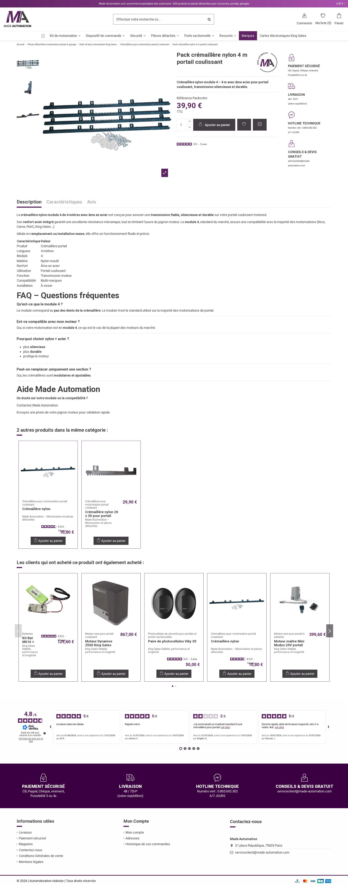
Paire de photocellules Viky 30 (172, 641)
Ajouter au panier (217, 125)
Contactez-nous (30, 850)
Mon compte (135, 832)
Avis (91, 202)
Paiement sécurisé (32, 838)
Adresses (133, 838)
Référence (184, 98)
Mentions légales (31, 862)
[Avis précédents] (50, 727)
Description (29, 202)
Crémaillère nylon (36, 509)
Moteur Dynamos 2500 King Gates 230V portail (98, 645)
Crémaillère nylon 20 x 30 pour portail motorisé (101, 516)
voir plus (225, 727)
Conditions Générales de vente (41, 856)
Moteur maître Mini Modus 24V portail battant (289, 645)
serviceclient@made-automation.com (262, 852)
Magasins (26, 844)
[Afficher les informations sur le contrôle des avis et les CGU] (44, 733)
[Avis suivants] (328, 727)
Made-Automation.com (112, 3)
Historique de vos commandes (148, 844)
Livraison (25, 832)
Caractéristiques (64, 202)
